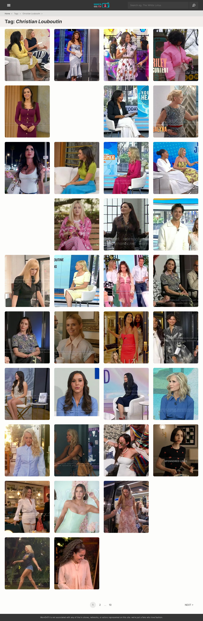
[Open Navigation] (9, 5)
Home (7, 13)
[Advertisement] (77, 114)
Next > (189, 604)
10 (110, 604)
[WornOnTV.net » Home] (101, 5)
